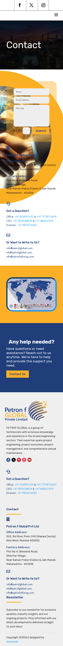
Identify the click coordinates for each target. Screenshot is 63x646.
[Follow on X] (31, 5)
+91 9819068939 (22, 221)
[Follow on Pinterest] (19, 460)
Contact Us (18, 374)
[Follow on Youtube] (29, 460)
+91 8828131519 (44, 221)
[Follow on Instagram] (43, 5)
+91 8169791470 (24, 217)
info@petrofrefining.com (20, 257)
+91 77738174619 (47, 217)
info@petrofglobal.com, (19, 248)
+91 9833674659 (27, 225)
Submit (41, 131)
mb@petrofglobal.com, (19, 252)
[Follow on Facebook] (19, 5)
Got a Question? (17, 211)
